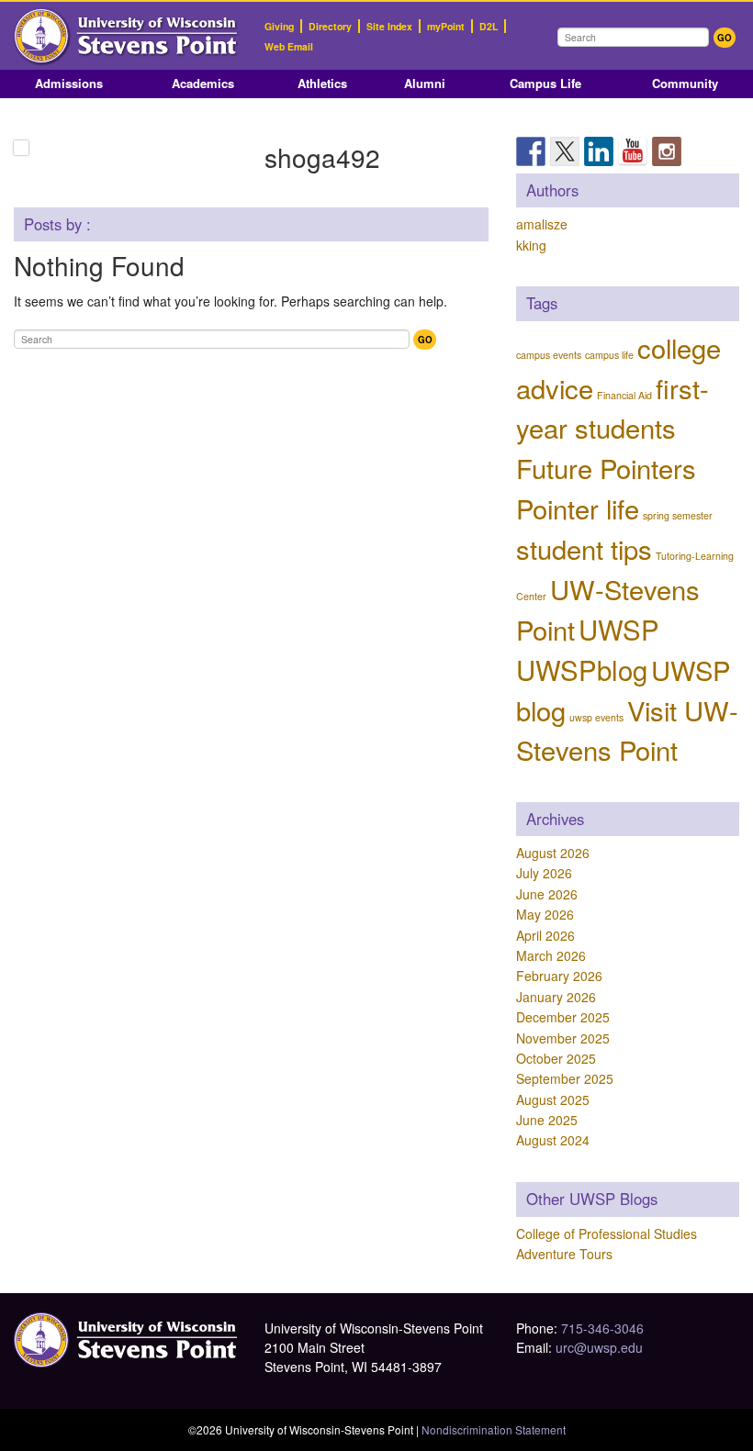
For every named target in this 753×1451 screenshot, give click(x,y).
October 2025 (556, 1058)
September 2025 (564, 1078)
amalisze (542, 224)
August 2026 (553, 852)
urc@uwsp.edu (599, 1347)
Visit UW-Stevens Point (627, 729)
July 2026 (544, 873)
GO (724, 37)
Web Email (288, 46)
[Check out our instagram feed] (666, 151)
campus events (548, 355)
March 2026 (551, 955)
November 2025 (563, 1038)
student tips (584, 548)
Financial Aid (624, 395)
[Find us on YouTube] (632, 151)
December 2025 (563, 1017)
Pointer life (577, 507)
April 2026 (545, 935)
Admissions (69, 83)
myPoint (446, 26)
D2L (488, 26)
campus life (609, 355)
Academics (203, 83)
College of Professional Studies (606, 1233)
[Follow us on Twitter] (564, 151)
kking (531, 245)
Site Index (389, 26)
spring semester (678, 515)
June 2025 (547, 1120)
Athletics (322, 83)
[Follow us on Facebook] (530, 151)
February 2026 (559, 975)
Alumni (424, 83)
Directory (330, 26)
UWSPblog (581, 669)
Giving (279, 26)
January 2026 (556, 997)
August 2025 (553, 1099)
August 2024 (553, 1140)
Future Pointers (606, 467)
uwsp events (596, 717)
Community (685, 83)
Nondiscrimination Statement (493, 1429)
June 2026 (547, 894)
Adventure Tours (564, 1254)
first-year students (612, 407)
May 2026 (545, 914)
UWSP (619, 628)
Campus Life (545, 83)
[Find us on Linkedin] (598, 151)
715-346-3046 (602, 1328)
